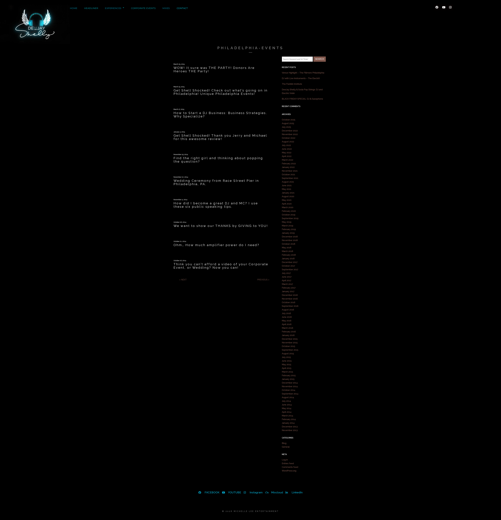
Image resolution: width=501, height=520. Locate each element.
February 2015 (289, 375)
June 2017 (287, 277)
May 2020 (286, 200)
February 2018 (289, 255)
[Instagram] (450, 7)
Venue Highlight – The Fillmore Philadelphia (303, 73)
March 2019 (287, 225)
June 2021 (287, 185)
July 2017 (286, 273)
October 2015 (288, 346)
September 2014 (290, 394)
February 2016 (289, 331)
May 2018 (286, 247)
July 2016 (286, 313)
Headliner (91, 8)
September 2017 (290, 269)
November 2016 (290, 299)
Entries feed (288, 463)
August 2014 (288, 397)
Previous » (263, 279)
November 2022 (290, 134)
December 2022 (290, 130)
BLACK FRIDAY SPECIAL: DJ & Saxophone (302, 99)
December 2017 (290, 262)
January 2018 (288, 258)
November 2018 (290, 240)
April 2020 (287, 204)
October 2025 (288, 119)
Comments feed (290, 467)
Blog (284, 443)
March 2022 (287, 160)
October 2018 (288, 244)
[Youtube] (443, 7)
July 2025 (286, 127)
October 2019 (288, 214)
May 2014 (286, 408)
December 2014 (290, 383)
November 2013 (290, 430)
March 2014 (287, 415)
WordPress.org (289, 471)
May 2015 (286, 364)
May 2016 (286, 320)
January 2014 (288, 423)
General (286, 447)
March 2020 (287, 207)
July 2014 (286, 401)
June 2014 (287, 404)
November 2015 (290, 342)
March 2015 (287, 372)
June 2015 (287, 361)
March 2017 (287, 284)
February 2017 (289, 288)
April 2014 (286, 412)
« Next (183, 279)
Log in (285, 460)
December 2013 (290, 426)
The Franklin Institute (292, 84)
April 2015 (286, 368)
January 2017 (288, 291)
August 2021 (288, 182)
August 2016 (288, 309)
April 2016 (286, 324)
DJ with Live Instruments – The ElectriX (301, 78)
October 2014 (288, 390)
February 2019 (289, 229)
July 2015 (286, 357)
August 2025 (288, 123)
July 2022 (286, 145)
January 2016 (288, 335)
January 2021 (288, 193)
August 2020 (288, 196)
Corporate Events (143, 8)
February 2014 (289, 419)
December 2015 (290, 339)
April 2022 (286, 156)
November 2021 (290, 171)
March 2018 (287, 251)
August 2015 (288, 353)
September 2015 (290, 350)
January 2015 (288, 379)
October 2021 (288, 174)
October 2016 (288, 302)
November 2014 (290, 386)
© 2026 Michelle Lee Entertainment (250, 511)
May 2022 (286, 152)
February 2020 (289, 211)
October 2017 (288, 266)
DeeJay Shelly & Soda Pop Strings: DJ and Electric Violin (302, 91)
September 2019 (290, 218)
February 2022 (289, 163)
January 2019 (288, 233)
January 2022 (288, 167)
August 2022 (288, 141)
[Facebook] (437, 7)
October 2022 (288, 138)
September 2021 (290, 178)
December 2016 (290, 295)
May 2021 (286, 189)
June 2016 (287, 317)
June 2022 (287, 149)
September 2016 (290, 306)
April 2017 (286, 280)
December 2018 (290, 236)
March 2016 (287, 328)
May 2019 (286, 222)
